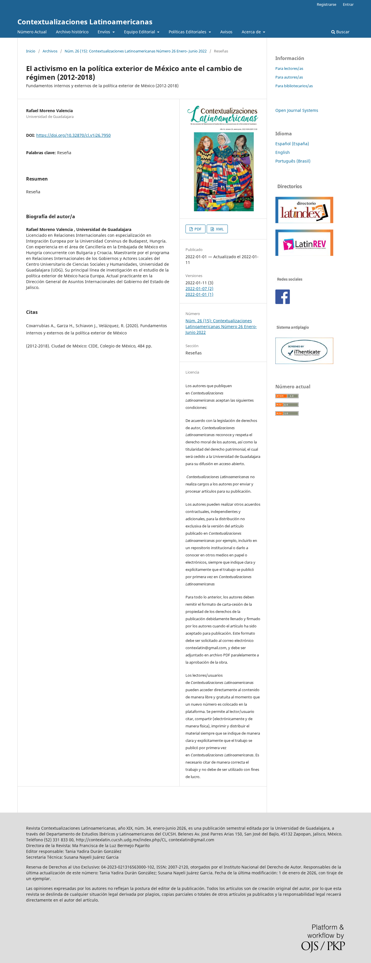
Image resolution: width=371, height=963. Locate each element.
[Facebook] (282, 302)
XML (219, 229)
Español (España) (292, 143)
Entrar (348, 4)
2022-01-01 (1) (199, 294)
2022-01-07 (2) (199, 288)
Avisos (226, 31)
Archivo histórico (72, 31)
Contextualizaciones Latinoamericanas (84, 21)
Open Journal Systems (296, 110)
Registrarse (326, 4)
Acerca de (252, 31)
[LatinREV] (304, 254)
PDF (197, 229)
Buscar (342, 31)
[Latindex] (304, 221)
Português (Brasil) (292, 161)
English (282, 152)
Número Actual (32, 31)
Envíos (104, 31)
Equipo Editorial (140, 31)
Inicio (30, 51)
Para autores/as (289, 77)
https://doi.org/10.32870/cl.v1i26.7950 (73, 135)
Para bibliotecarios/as (294, 85)
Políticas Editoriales (188, 31)
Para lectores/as (289, 68)
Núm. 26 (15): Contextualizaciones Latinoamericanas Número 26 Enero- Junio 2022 (136, 51)
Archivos (50, 51)
